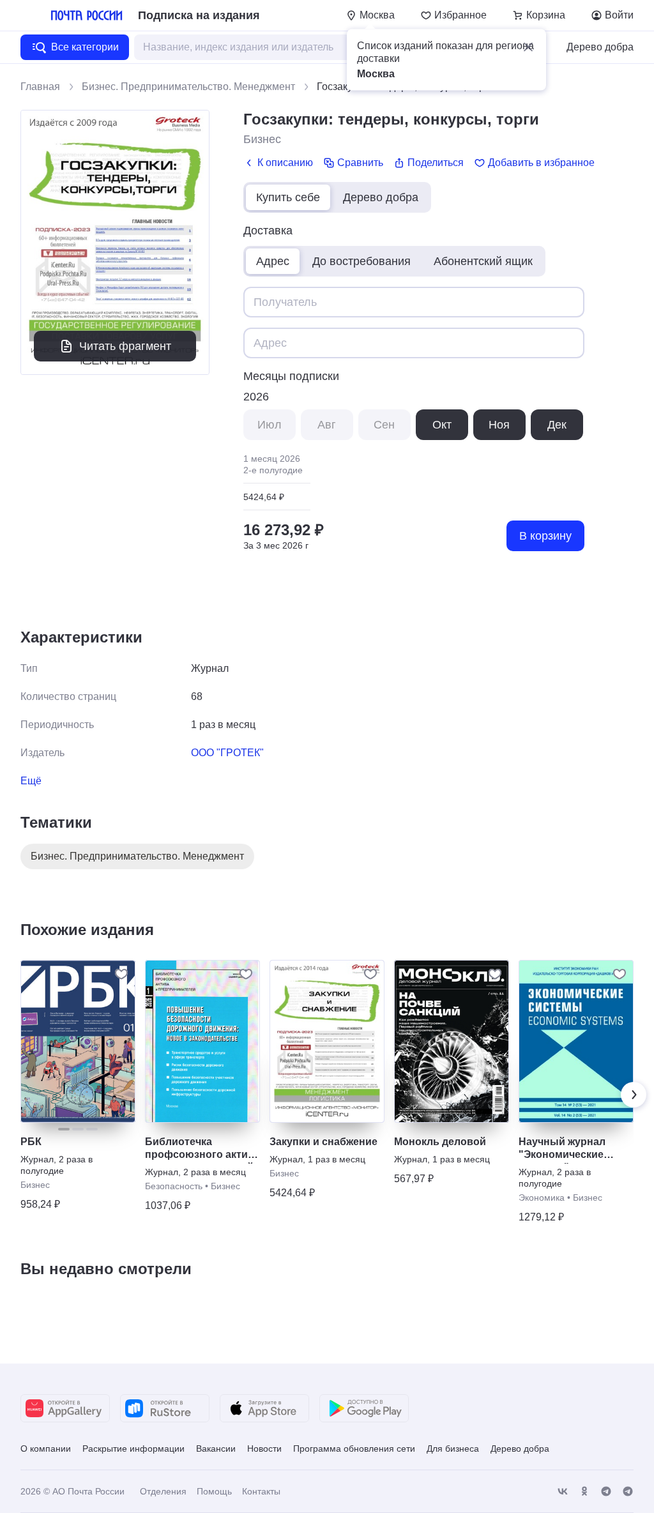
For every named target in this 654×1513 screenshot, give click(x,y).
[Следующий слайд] (633, 1094)
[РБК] (77, 1041)
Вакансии (216, 1448)
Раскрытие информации (133, 1448)
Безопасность (173, 1186)
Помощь (214, 1491)
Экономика (542, 1197)
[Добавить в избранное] (121, 974)
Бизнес (262, 139)
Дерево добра (600, 47)
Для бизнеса (453, 1448)
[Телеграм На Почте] (606, 1491)
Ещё (31, 780)
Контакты (261, 1491)
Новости (264, 1448)
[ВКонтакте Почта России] (563, 1491)
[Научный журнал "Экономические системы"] (576, 1041)
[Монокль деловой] (451, 1041)
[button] (528, 47)
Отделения (163, 1491)
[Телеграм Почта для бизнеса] (628, 1491)
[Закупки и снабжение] (327, 1041)
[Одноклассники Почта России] (584, 1491)
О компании (45, 1448)
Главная (40, 86)
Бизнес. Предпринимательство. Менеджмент (188, 86)
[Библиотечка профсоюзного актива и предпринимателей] (202, 1041)
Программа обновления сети (354, 1448)
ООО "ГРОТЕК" (227, 752)
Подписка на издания (199, 15)
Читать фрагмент (125, 346)
